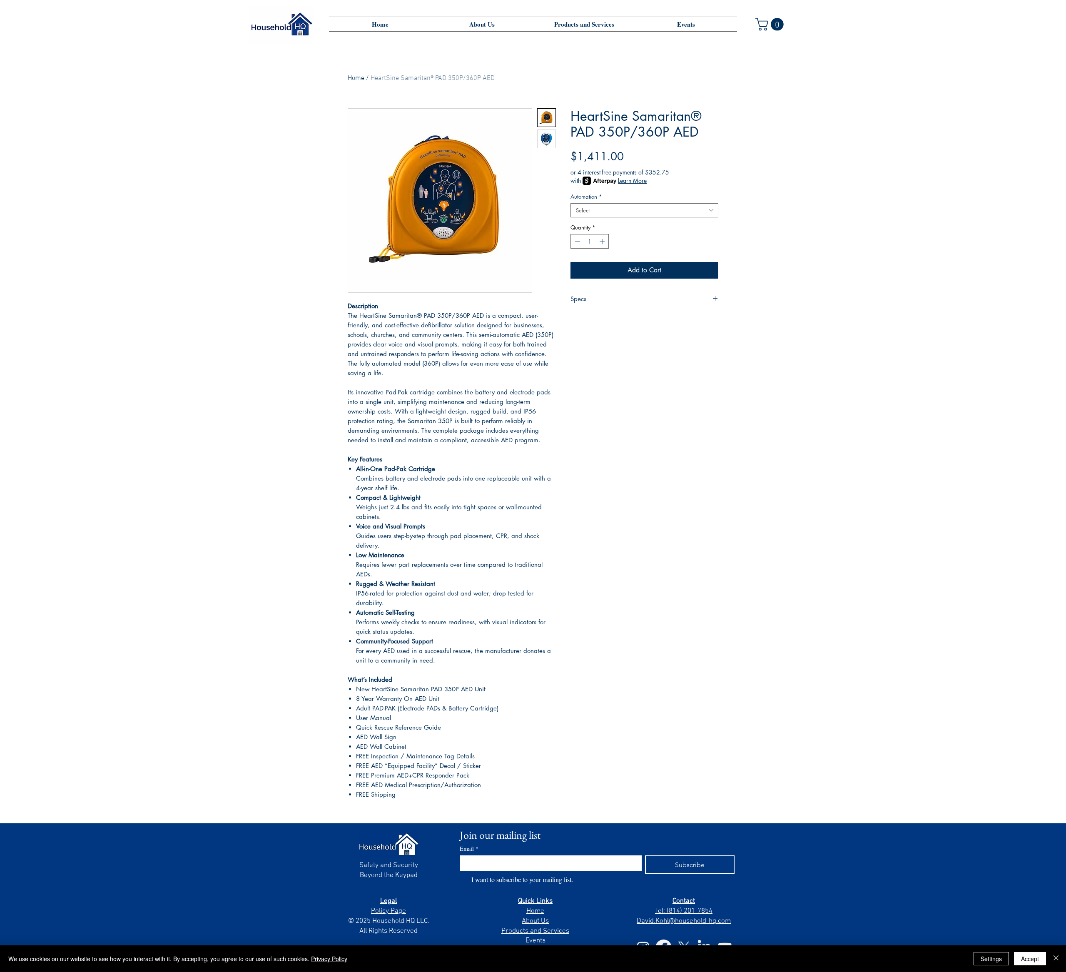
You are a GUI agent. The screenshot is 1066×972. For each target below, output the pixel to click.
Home (356, 78)
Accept (1030, 959)
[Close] (1056, 958)
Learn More (632, 180)
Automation (586, 196)
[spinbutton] (590, 241)
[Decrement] (577, 241)
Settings (991, 959)
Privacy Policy (329, 959)
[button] (771, 24)
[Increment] (603, 241)
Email (469, 848)
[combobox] (644, 210)
